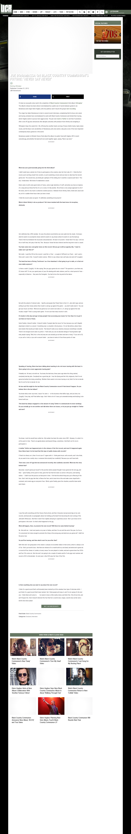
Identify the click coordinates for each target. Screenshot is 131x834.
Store (28, 12)
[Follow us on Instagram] (89, 12)
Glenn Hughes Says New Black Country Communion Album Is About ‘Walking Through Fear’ (51, 690)
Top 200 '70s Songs (102, 41)
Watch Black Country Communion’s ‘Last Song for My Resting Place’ (78, 661)
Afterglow (79, 103)
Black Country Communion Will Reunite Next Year (79, 719)
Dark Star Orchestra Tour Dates (60, 15)
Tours (61, 12)
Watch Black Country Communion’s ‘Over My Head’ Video (50, 661)
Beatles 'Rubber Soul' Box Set (99, 15)
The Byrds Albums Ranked (118, 15)
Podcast (47, 12)
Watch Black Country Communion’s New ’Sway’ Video (21, 661)
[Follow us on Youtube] (93, 12)
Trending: (6, 15)
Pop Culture (70, 12)
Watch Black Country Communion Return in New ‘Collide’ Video (77, 690)
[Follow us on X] (102, 12)
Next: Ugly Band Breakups (51, 606)
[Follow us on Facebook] (97, 12)
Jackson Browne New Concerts (20, 15)
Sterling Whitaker (15, 86)
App (41, 12)
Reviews (35, 12)
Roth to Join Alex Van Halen (40, 15)
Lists (54, 12)
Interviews (35, 616)
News (21, 12)
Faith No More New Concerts (80, 15)
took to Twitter (62, 119)
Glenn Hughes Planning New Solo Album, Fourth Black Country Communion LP (50, 720)
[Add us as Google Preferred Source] (84, 12)
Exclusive (28, 616)
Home (15, 12)
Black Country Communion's (59, 103)
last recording (71, 109)
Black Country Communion (33, 613)
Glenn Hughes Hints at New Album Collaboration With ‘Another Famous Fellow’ (22, 690)
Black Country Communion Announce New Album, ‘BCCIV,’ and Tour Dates (23, 720)
